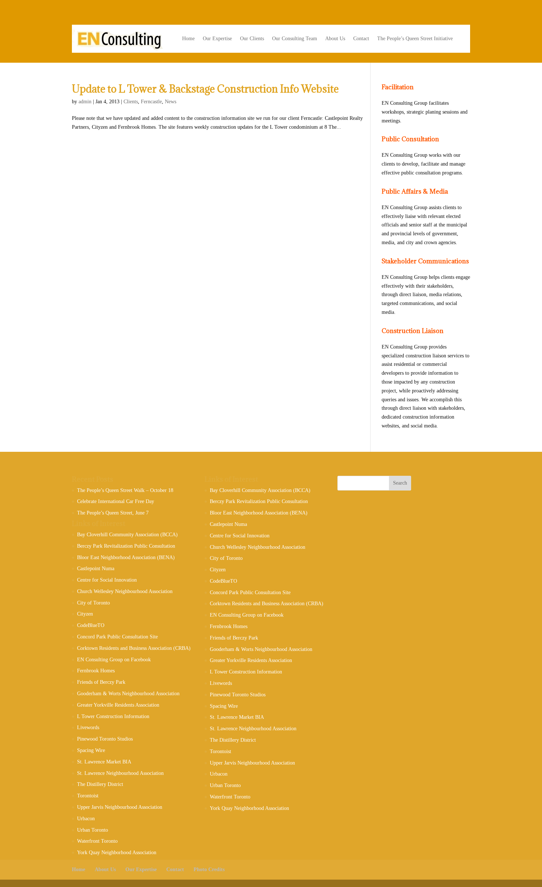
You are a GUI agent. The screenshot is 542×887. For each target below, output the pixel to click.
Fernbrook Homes (96, 670)
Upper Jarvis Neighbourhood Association (119, 807)
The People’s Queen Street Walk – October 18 (125, 490)
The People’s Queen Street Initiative (415, 38)
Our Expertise (217, 38)
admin (85, 101)
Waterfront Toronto (97, 841)
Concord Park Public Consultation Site (117, 637)
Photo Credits (209, 869)
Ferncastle (151, 101)
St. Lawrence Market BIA (104, 762)
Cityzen (85, 614)
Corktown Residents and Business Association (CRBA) (134, 648)
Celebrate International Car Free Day (115, 501)
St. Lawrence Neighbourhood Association (120, 773)
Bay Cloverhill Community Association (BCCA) (127, 534)
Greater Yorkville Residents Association (118, 705)
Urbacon (86, 818)
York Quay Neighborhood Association (116, 852)
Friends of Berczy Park (101, 682)
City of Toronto (93, 603)
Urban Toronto (92, 830)
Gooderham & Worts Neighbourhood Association (128, 693)
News (170, 101)
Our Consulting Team (294, 38)
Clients (131, 101)
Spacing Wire (91, 750)
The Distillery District (100, 784)
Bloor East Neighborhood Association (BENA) (126, 557)
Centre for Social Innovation (107, 580)
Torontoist (87, 795)
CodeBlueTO (90, 625)
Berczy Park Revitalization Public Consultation (126, 546)
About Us (335, 38)
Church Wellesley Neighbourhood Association (125, 591)
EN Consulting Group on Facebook (114, 659)
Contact (361, 38)
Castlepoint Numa (95, 568)
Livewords (88, 727)
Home (188, 38)
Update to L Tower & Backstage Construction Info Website (205, 89)
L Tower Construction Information (113, 716)
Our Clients (252, 38)
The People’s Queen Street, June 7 (113, 513)
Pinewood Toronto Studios (105, 739)
